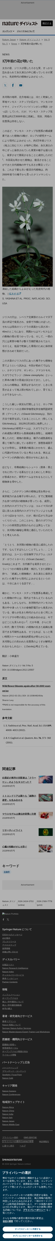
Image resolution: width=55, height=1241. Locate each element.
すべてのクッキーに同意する (28, 1229)
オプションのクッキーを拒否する (28, 1235)
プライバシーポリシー (34, 1209)
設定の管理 (8, 1221)
